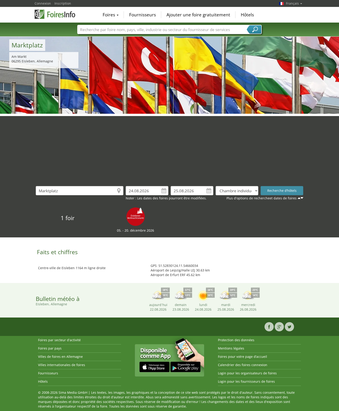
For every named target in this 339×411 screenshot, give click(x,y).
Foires (109, 15)
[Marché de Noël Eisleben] (135, 216)
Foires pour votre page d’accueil (242, 356)
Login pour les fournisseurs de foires (246, 381)
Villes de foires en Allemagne (60, 356)
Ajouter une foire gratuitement (198, 15)
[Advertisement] (169, 148)
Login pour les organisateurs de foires (247, 373)
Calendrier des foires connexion (242, 365)
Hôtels (247, 15)
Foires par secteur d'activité (59, 340)
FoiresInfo (58, 14)
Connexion (43, 3)
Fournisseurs (142, 15)
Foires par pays (50, 348)
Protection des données (236, 340)
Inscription (62, 3)
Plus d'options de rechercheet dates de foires (261, 198)
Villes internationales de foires (61, 365)
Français (293, 3)
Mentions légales (231, 348)
